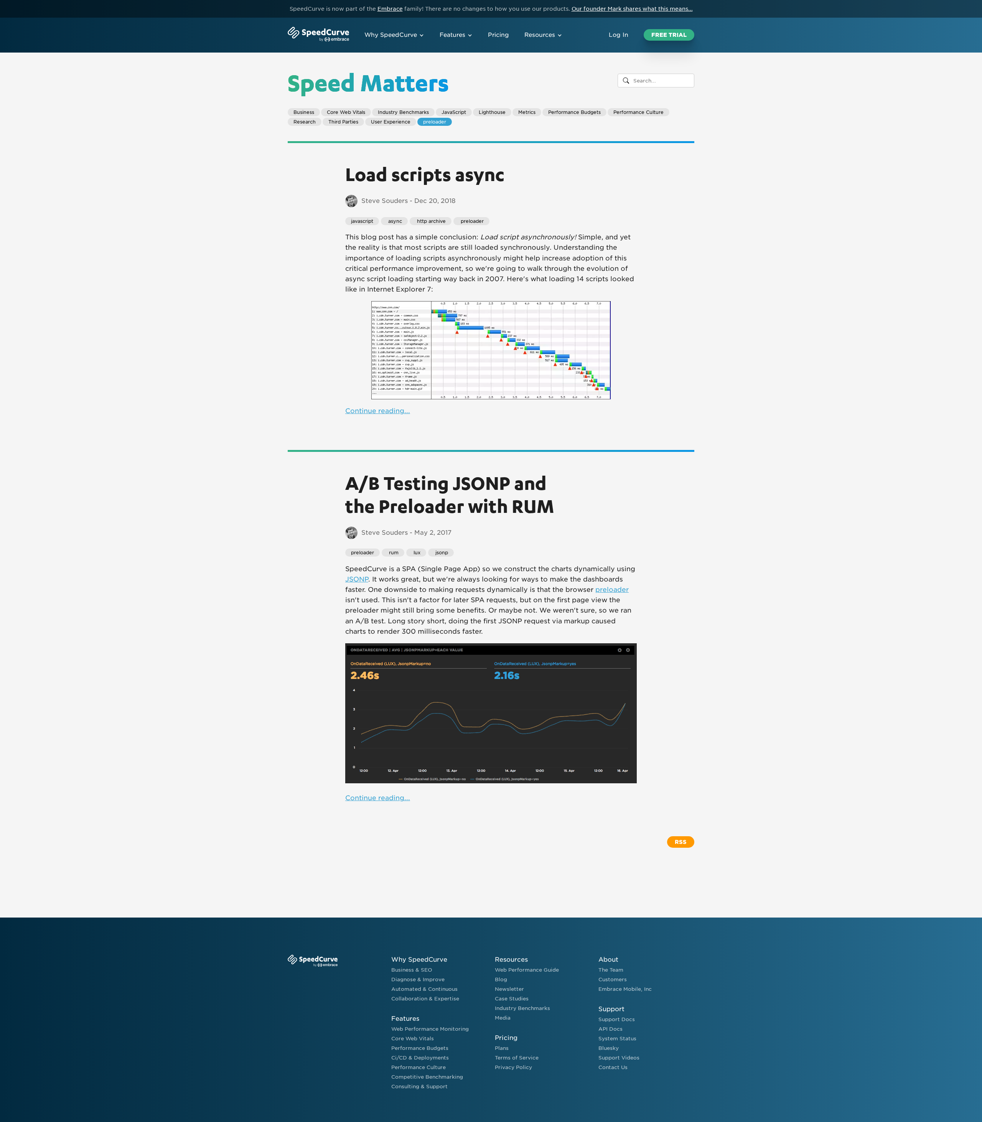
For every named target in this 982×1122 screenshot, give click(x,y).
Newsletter (509, 989)
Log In (618, 34)
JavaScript (454, 112)
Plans (502, 1048)
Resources (539, 34)
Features (452, 34)
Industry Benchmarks (403, 112)
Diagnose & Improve (418, 979)
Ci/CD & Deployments (420, 1058)
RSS (681, 842)
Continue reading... (377, 411)
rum (393, 552)
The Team (610, 970)
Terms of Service (517, 1058)
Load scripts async (424, 173)
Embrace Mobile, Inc (625, 989)
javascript (362, 221)
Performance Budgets (574, 112)
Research (304, 122)
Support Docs (616, 1019)
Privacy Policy (513, 1067)
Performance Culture (638, 112)
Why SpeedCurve (390, 34)
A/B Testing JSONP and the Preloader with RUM (449, 494)
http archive (430, 221)
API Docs (610, 1029)
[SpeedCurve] (318, 35)
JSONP (356, 579)
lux (416, 552)
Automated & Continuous (424, 989)
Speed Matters (368, 82)
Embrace (390, 9)
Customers (612, 979)
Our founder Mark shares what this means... (632, 9)
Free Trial (669, 35)
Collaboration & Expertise (425, 999)
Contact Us (613, 1067)
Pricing (498, 34)
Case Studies (512, 999)
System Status (617, 1038)
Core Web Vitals (346, 112)
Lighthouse (492, 112)
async (394, 221)
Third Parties (343, 122)
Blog (501, 979)
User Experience (390, 122)
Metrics (526, 112)
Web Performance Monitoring (430, 1029)
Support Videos (618, 1058)
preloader (434, 122)
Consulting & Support (419, 1086)
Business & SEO (411, 970)
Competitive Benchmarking (427, 1077)
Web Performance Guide (527, 970)
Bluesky (608, 1048)
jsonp (441, 552)
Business (303, 112)
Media (503, 1018)
